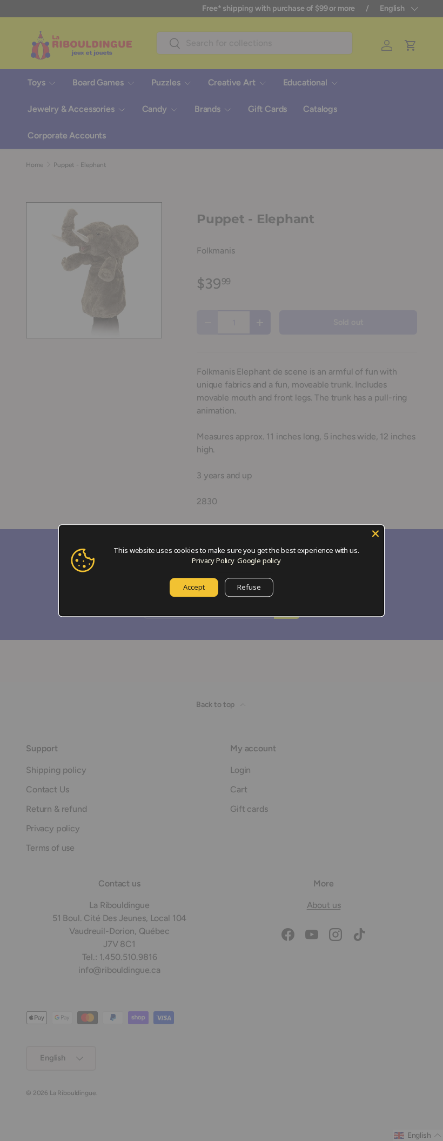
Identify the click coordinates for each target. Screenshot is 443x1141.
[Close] (375, 533)
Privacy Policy (213, 560)
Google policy (259, 560)
